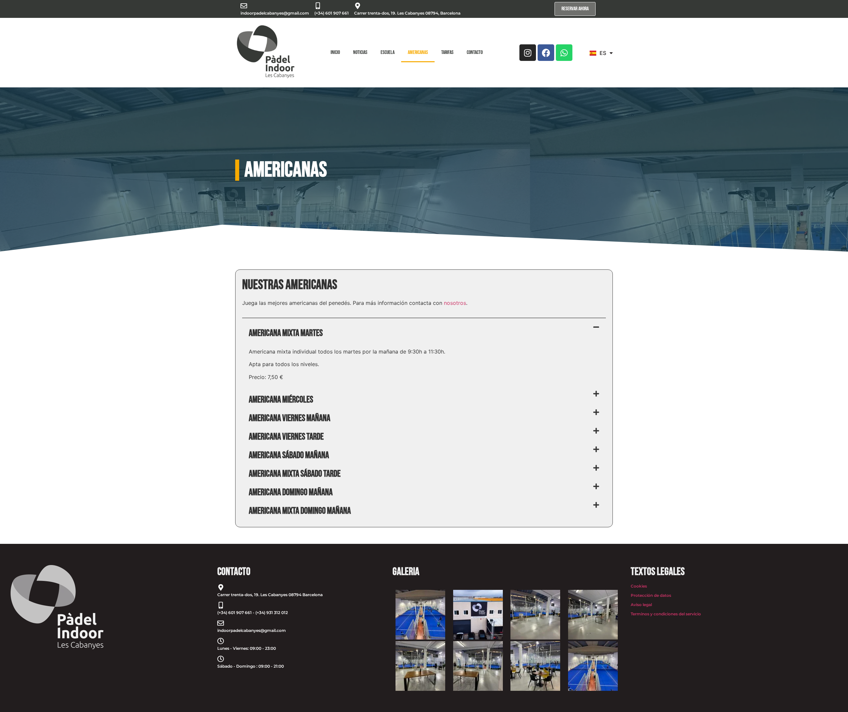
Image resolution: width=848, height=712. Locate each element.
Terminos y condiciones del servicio (666, 613)
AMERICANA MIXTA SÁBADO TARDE (295, 473)
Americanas (418, 52)
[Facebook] (546, 52)
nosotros (455, 303)
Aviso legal (641, 604)
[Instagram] (527, 52)
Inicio (335, 52)
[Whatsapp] (564, 52)
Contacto (475, 52)
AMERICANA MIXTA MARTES (286, 333)
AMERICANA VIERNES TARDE (286, 436)
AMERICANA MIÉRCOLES (281, 399)
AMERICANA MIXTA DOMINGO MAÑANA (300, 510)
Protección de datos (651, 595)
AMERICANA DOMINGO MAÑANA (291, 492)
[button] (424, 333)
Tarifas (447, 52)
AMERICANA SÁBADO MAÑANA (289, 455)
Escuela (388, 52)
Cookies (639, 586)
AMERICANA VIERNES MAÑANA (289, 418)
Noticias (360, 52)
